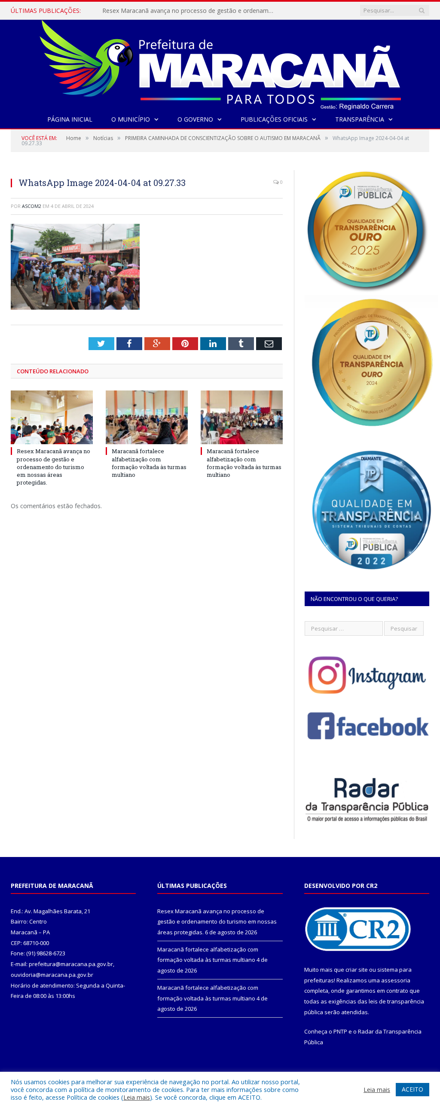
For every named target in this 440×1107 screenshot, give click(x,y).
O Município (130, 119)
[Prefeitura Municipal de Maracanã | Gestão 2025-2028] (220, 63)
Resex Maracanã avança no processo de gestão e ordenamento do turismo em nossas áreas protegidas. (53, 466)
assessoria (395, 980)
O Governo (195, 119)
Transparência (359, 119)
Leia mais (136, 1097)
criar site (356, 969)
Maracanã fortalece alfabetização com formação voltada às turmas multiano (190, 11)
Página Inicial (69, 119)
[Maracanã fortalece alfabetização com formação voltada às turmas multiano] (147, 417)
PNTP (340, 1031)
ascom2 (31, 206)
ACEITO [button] (412, 1089)
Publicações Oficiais (274, 119)
